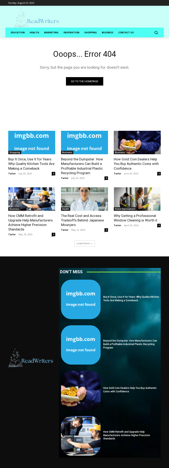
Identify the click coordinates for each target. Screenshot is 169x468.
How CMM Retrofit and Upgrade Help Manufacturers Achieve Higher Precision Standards (126, 435)
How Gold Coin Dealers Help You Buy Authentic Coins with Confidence (136, 163)
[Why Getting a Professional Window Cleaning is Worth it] (137, 199)
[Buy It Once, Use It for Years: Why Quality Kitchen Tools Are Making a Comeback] (31, 142)
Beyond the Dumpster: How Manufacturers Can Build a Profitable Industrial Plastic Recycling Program (82, 166)
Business (67, 152)
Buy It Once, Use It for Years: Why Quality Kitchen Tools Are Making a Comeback (31, 163)
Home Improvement (125, 208)
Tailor (12, 173)
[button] (156, 32)
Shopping (14, 152)
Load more (83, 243)
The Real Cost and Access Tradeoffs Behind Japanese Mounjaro (82, 220)
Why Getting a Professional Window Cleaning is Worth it (135, 218)
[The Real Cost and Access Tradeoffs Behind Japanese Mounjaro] (84, 199)
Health (65, 208)
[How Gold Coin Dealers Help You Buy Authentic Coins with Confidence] (137, 142)
